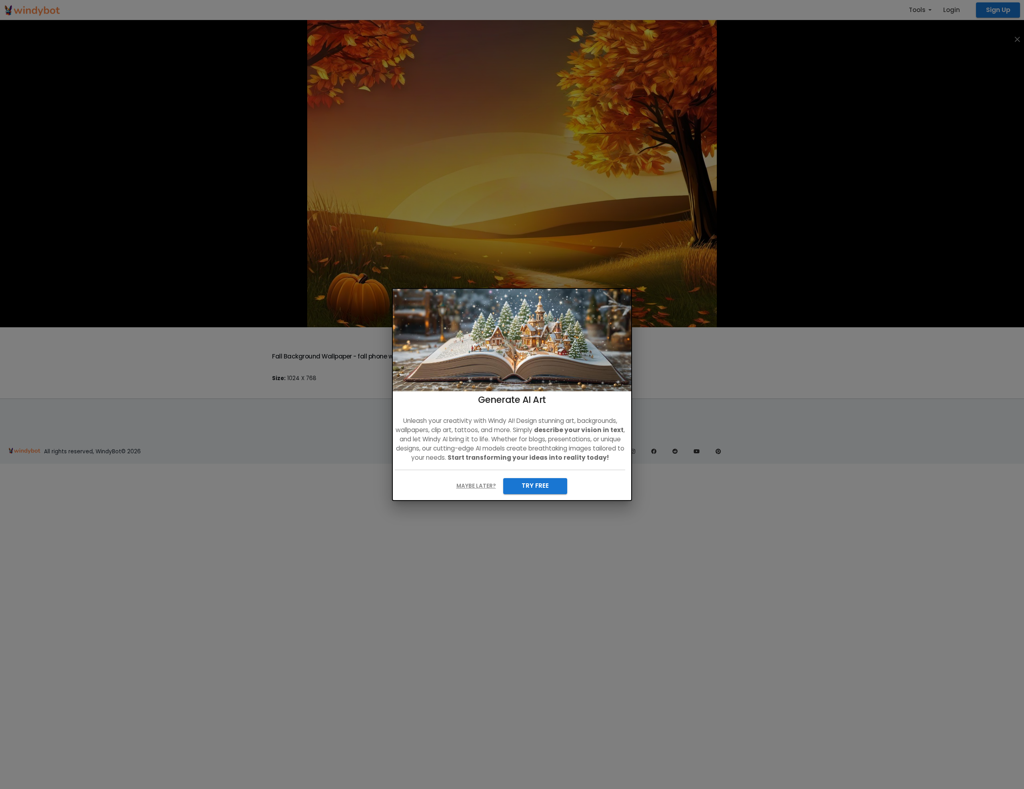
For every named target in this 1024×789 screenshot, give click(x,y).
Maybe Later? (476, 486)
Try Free (535, 485)
